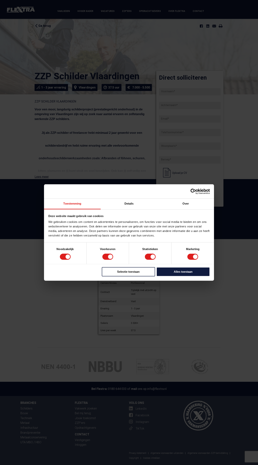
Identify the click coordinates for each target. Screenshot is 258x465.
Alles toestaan (183, 271)
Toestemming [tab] (72, 203)
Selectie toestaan (128, 271)
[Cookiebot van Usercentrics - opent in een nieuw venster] (193, 191)
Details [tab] (129, 203)
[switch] (107, 257)
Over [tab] (185, 203)
